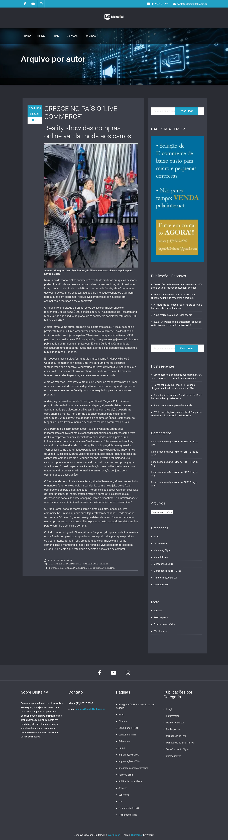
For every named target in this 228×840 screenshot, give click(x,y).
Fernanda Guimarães (60, 560)
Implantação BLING (129, 754)
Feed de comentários (164, 624)
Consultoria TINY (127, 734)
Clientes (123, 721)
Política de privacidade (130, 781)
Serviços (72, 36)
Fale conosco (125, 741)
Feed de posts (161, 617)
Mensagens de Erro (163, 564)
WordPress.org (161, 631)
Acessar (158, 610)
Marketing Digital (75, 568)
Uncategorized (161, 584)
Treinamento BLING (129, 808)
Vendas (104, 564)
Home (27, 36)
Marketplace (90, 564)
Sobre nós (90, 36)
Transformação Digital (101, 568)
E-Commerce (56, 568)
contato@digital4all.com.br (90, 709)
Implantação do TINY (129, 761)
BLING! (41, 36)
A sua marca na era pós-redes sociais (173, 315)
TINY (56, 36)
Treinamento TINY (128, 814)
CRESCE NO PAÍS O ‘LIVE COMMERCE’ (80, 113)
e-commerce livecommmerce (65, 564)
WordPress (114, 834)
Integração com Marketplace (133, 768)
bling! (156, 536)
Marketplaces (161, 557)
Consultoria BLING (128, 728)
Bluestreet (137, 834)
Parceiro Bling (126, 774)
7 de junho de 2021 (35, 110)
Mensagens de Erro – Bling (167, 570)
